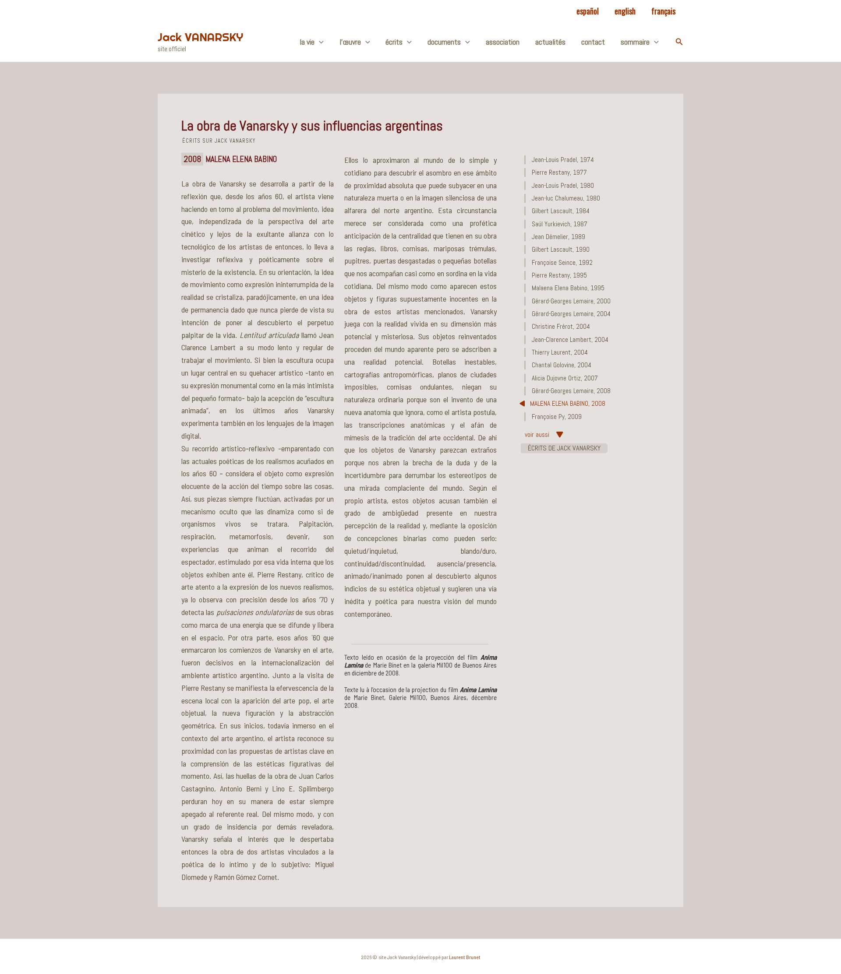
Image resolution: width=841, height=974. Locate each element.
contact (593, 42)
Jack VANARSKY (200, 37)
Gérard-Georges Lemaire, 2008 (571, 391)
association (502, 42)
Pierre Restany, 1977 (559, 172)
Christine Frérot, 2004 (561, 326)
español (587, 11)
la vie (307, 42)
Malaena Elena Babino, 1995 (568, 288)
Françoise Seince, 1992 (562, 262)
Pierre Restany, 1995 (559, 275)
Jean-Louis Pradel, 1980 (563, 185)
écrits (394, 42)
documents (444, 42)
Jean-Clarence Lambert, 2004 (570, 339)
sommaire (635, 42)
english (625, 11)
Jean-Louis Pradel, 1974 (563, 159)
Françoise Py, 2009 (557, 416)
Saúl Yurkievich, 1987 (559, 224)
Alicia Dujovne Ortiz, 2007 (565, 378)
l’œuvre (350, 42)
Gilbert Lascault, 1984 (561, 211)
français (663, 11)
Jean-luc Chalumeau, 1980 (566, 198)
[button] (679, 41)
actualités (550, 42)
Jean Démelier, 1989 (558, 236)
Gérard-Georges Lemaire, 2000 (571, 301)
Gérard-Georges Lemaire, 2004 (571, 313)
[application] (319, 42)
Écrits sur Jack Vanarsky (218, 140)
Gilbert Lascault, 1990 (561, 249)
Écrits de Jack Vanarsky (564, 448)
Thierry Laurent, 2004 (560, 352)
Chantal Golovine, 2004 (561, 365)
